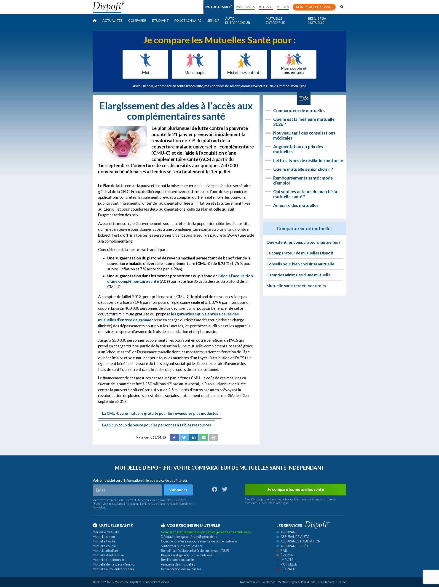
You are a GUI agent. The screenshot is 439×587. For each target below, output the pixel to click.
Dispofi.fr (135, 582)
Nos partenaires (250, 582)
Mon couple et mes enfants (294, 70)
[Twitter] (184, 437)
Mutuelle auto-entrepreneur (113, 569)
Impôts (287, 560)
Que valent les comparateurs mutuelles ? (303, 242)
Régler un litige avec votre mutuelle (186, 555)
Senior (213, 20)
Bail (284, 551)
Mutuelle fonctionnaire (109, 560)
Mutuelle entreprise (275, 20)
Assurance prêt (295, 546)
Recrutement (326, 582)
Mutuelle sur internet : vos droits (296, 285)
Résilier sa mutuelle (317, 20)
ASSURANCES (245, 7)
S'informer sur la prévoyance (182, 546)
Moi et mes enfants (244, 72)
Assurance (290, 532)
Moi (145, 72)
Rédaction (269, 582)
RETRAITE (266, 7)
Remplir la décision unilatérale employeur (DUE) (195, 551)
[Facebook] (174, 437)
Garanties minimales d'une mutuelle (298, 274)
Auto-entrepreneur (237, 20)
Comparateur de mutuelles (299, 110)
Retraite (288, 569)
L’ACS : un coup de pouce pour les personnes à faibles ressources (156, 425)
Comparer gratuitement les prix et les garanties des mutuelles (206, 532)
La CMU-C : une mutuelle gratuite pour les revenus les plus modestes (160, 413)
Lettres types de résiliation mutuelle (308, 160)
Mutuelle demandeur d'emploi (114, 564)
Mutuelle (289, 564)
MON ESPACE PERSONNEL (314, 7)
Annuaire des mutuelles (296, 205)
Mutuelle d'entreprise (108, 555)
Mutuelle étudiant (105, 551)
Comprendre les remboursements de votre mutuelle (199, 541)
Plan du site (308, 582)
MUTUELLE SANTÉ (218, 7)
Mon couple (195, 72)
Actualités (112, 20)
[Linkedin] (193, 437)
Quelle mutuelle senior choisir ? (303, 169)
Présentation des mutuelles (181, 569)
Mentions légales (288, 582)
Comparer (137, 20)
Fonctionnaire (187, 20)
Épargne (288, 555)
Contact (341, 582)
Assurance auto (295, 537)
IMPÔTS (283, 7)
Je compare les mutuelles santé (295, 489)
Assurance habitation (301, 541)
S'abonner (178, 489)
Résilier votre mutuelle (177, 560)
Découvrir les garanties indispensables (189, 537)
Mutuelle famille (104, 541)
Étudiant (160, 20)
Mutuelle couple (104, 546)
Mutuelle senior (104, 537)
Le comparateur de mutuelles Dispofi (299, 253)
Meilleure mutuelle (106, 532)
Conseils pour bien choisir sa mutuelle (300, 264)
